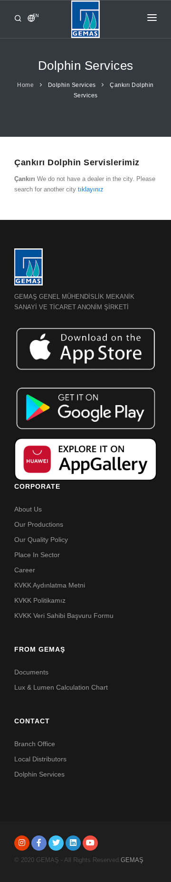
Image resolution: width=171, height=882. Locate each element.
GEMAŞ (132, 859)
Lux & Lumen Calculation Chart (61, 687)
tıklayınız (91, 189)
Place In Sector (37, 555)
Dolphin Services (72, 85)
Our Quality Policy (41, 539)
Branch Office (34, 744)
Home (25, 85)
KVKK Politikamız (40, 600)
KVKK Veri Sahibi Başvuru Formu (64, 615)
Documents (31, 672)
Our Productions (38, 524)
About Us (28, 509)
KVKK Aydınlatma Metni (49, 585)
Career (24, 570)
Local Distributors (40, 759)
